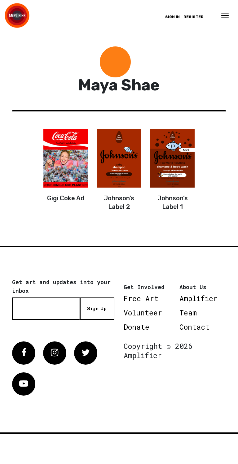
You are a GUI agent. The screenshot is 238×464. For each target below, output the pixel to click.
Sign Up (97, 308)
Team (188, 312)
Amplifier (198, 298)
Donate (136, 327)
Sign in (172, 17)
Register (193, 17)
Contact (194, 327)
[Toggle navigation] (225, 15)
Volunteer (143, 312)
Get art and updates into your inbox (61, 286)
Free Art (141, 298)
